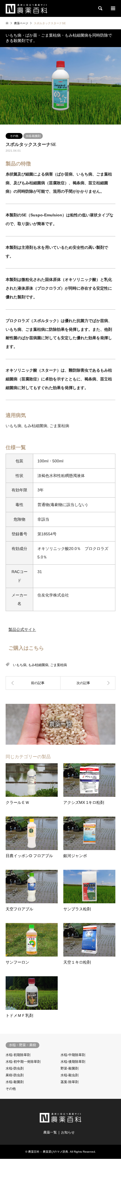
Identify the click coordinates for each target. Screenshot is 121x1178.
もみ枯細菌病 (38, 665)
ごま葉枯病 (58, 665)
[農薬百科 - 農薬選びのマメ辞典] (26, 8)
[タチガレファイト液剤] (87, 683)
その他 (14, 135)
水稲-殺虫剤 (69, 1075)
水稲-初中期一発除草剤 (23, 1062)
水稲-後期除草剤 (72, 1062)
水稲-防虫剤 (15, 1068)
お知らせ (68, 1132)
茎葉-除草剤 (69, 1082)
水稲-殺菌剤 (33, 135)
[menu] (112, 8)
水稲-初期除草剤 (18, 1055)
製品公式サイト (22, 629)
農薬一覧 (50, 1132)
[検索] (99, 8)
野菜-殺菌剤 (69, 1068)
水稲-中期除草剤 (72, 1055)
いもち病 (19, 665)
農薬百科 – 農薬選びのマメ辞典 (48, 1151)
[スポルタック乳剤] (33, 683)
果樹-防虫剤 (15, 1075)
